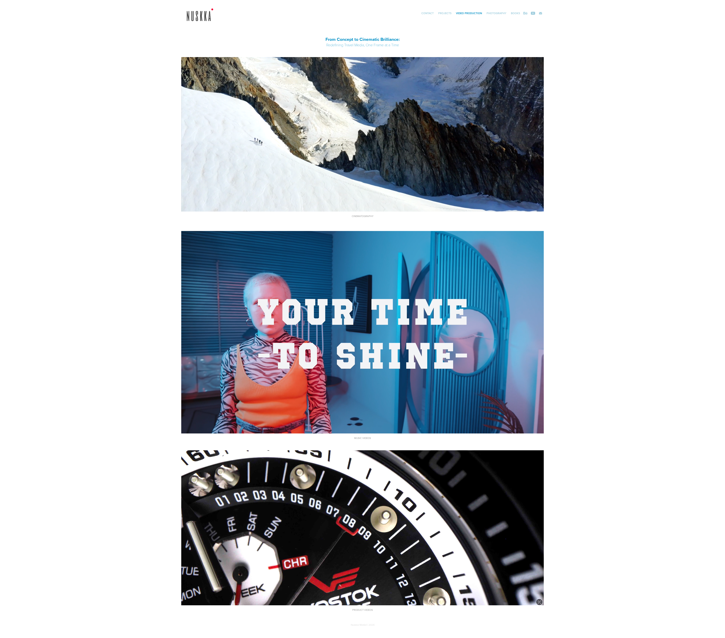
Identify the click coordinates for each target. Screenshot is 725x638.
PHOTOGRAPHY (496, 13)
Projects (444, 13)
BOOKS (515, 13)
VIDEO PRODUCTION (469, 13)
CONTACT (427, 13)
